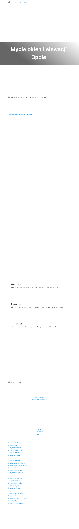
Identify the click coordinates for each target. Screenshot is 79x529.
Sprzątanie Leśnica (14, 481)
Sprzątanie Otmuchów (15, 493)
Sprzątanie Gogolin (14, 455)
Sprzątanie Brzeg (13, 445)
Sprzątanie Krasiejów (15, 478)
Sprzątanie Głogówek (15, 450)
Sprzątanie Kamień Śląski (16, 463)
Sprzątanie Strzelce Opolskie (17, 498)
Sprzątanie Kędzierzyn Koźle (17, 465)
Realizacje (39, 432)
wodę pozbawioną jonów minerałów (20, 114)
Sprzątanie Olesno (14, 488)
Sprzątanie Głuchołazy (15, 453)
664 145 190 (39, 397)
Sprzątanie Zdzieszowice (16, 503)
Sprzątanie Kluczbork (15, 468)
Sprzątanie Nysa (13, 485)
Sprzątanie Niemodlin (15, 483)
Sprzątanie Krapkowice (15, 473)
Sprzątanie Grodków (14, 461)
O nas (39, 429)
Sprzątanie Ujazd (13, 501)
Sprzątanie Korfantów (15, 470)
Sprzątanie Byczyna (14, 448)
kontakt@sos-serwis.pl (39, 400)
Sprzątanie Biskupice (15, 443)
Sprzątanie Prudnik (14, 496)
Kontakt (39, 434)
